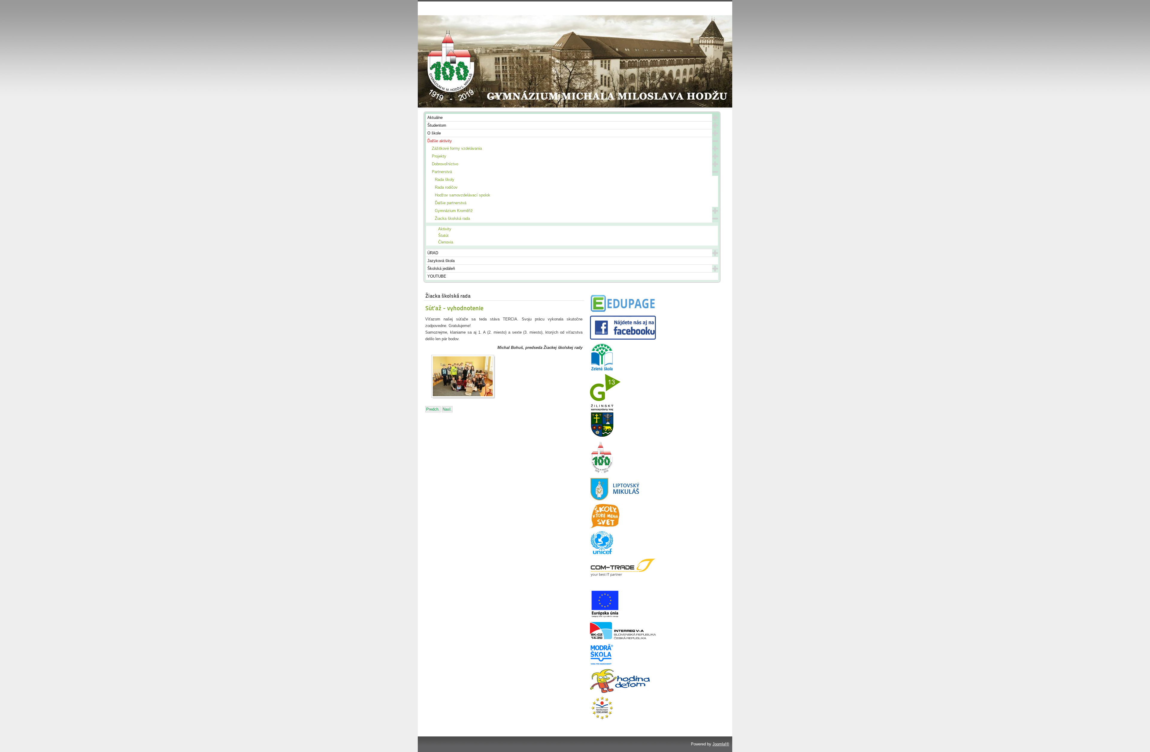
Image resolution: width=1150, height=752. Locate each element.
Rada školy (444, 179)
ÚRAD (432, 253)
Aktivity (444, 229)
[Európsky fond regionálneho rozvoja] (605, 617)
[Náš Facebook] (623, 338)
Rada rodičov (446, 187)
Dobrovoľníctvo (445, 164)
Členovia (445, 242)
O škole (434, 133)
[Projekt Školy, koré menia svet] (604, 526)
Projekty (439, 156)
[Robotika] (623, 638)
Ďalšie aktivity (439, 141)
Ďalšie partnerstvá (450, 203)
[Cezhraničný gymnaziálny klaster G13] (605, 399)
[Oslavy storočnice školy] (602, 472)
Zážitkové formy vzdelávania (457, 148)
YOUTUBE (436, 276)
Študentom (436, 125)
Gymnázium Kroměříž (454, 210)
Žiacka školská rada (452, 218)
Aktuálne (435, 117)
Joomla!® (720, 744)
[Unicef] (602, 553)
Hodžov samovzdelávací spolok (462, 195)
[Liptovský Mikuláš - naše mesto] (615, 499)
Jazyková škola (441, 260)
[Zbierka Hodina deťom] (620, 691)
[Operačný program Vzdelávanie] (602, 718)
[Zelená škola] (602, 369)
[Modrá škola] (602, 664)
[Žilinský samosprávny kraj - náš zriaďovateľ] (602, 436)
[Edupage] (623, 311)
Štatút (443, 235)
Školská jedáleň (441, 268)
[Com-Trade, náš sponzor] (623, 576)
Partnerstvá (442, 172)
